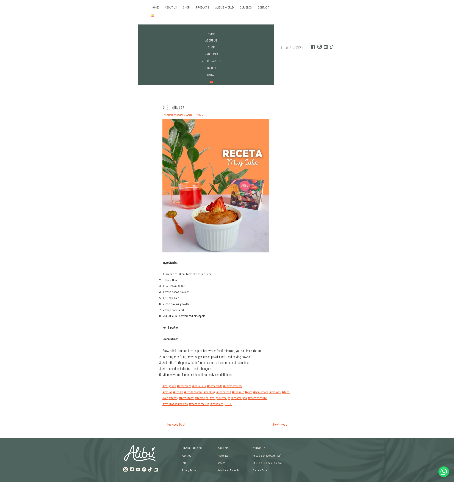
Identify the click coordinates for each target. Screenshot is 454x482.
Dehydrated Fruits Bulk (229, 470)
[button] (443, 471)
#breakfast (186, 398)
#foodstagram (193, 392)
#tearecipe (202, 398)
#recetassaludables (175, 404)
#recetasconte (257, 398)
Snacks (221, 463)
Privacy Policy (189, 470)
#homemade (214, 386)
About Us (186, 456)
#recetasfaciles (199, 404)
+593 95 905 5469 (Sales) (267, 463)
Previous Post (174, 424)
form (264, 470)
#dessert (238, 392)
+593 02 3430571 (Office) (267, 456)
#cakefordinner (232, 386)
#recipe (167, 392)
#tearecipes (239, 398)
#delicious (199, 386)
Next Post (282, 424)
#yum (248, 392)
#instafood (223, 392)
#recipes (275, 392)
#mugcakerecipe (219, 398)
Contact (257, 470)
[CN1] (228, 404)
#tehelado (216, 404)
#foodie (178, 392)
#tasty (173, 398)
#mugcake (169, 386)
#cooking (209, 392)
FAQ (184, 463)
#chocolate (184, 386)
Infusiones (222, 456)
